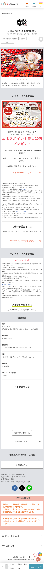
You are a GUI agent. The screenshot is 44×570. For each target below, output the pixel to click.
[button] (26, 566)
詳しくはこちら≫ (21, 211)
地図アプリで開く (21, 433)
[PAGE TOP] (38, 558)
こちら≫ (23, 189)
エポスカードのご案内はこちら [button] (34, 566)
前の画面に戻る (8, 14)
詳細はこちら (22, 465)
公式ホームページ (22, 442)
